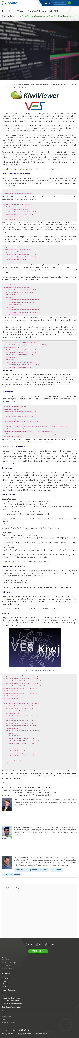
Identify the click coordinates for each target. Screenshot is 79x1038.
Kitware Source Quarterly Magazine (31, 870)
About (4, 957)
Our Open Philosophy (9, 963)
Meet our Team (7, 966)
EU (49, 3)
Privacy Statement (8, 1034)
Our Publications (7, 969)
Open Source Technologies (11, 1007)
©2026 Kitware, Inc (9, 1030)
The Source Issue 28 (12, 874)
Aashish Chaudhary (42, 16)
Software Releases (9, 1022)
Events (4, 1019)
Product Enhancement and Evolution (12, 1003)
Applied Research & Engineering (11, 998)
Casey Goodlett (55, 16)
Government (6, 973)
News (4, 1011)
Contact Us (38, 951)
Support (5, 993)
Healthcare (5, 983)
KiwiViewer (56, 870)
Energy (4, 981)
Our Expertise (6, 960)
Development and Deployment (11, 1000)
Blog (3, 1014)
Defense (5, 976)
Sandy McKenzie (28, 16)
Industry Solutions (8, 990)
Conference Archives (40, 1034)
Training (5, 995)
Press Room (6, 1016)
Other (4, 986)
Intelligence (6, 978)
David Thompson (70, 16)
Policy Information (24, 1034)
